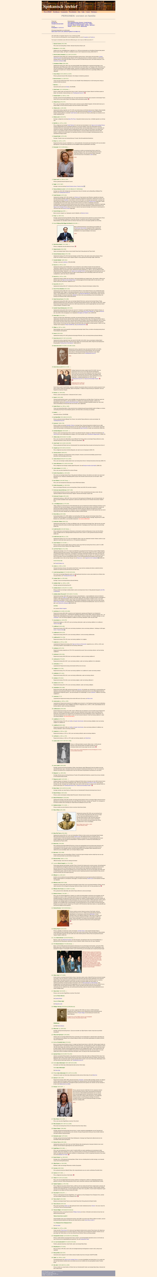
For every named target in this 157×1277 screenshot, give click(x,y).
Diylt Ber (66, 200)
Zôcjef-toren (88, 738)
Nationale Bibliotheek (85, 293)
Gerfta (71, 721)
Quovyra (80, 689)
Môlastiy (90, 111)
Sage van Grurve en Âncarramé (79, 644)
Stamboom (93, 37)
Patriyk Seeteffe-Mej (69, 324)
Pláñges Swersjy (77, 1212)
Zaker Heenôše (83, 428)
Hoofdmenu (56, 12)
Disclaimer (94, 12)
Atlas (79, 12)
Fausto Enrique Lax (59, 563)
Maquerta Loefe (58, 1003)
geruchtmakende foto (81, 324)
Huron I (55, 629)
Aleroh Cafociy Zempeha (59, 601)
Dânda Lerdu (77, 836)
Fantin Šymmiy (74, 112)
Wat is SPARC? (47, 12)
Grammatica (64, 12)
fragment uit (91, 558)
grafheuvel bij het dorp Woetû (71, 402)
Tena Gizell (57, 1225)
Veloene (93, 1205)
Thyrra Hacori (64, 1230)
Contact (87, 12)
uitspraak (75, 295)
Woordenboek (73, 12)
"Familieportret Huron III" (78, 93)
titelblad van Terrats (63, 1154)
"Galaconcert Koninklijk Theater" (91, 378)
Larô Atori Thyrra (81, 930)
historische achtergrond (59, 60)
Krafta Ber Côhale (70, 425)
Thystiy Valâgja (81, 1012)
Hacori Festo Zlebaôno (89, 311)
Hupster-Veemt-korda (78, 721)
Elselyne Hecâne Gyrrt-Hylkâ (89, 465)
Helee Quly (57, 1070)
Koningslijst (85, 37)
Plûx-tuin (102, 311)
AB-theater (92, 914)
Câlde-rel (65, 597)
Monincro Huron (84, 213)
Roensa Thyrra (66, 208)
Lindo (91, 154)
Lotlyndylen (56, 617)
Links (83, 12)
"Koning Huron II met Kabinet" (66, 343)
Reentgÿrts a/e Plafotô (82, 312)
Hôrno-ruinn (90, 698)
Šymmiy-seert (92, 201)
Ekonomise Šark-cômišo (80, 228)
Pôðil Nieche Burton (67, 939)
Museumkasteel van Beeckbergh (90, 982)
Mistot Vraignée (63, 608)
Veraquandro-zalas (84, 1239)
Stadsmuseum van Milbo (64, 1084)
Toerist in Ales (80, 186)
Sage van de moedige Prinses (98, 125)
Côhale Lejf (77, 197)
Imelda (67, 86)
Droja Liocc (79, 558)
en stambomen (58, 27)
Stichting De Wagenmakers (94, 434)
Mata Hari (95, 1075)
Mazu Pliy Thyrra (72, 119)
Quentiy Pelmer (58, 998)
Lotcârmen (65, 262)
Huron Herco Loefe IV (92, 782)
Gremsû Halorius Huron (71, 186)
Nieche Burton (61, 1025)
